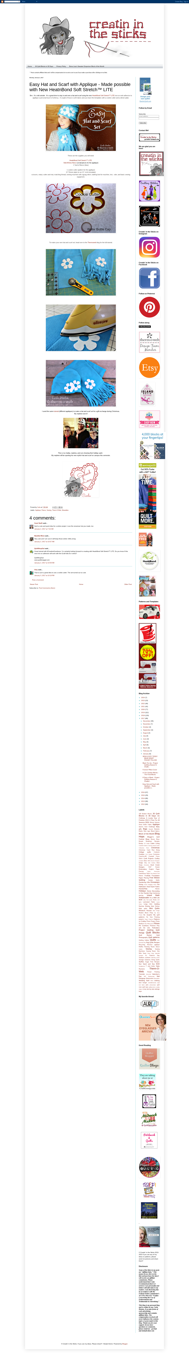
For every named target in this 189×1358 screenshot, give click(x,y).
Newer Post (34, 584)
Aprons (141, 827)
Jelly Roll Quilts (147, 899)
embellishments (152, 982)
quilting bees (152, 987)
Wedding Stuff (144, 980)
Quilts (153, 939)
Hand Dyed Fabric (153, 886)
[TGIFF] (149, 1198)
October (146, 727)
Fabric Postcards (153, 871)
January (146, 754)
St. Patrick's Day (152, 955)
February (146, 751)
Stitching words (155, 957)
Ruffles (141, 947)
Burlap (141, 843)
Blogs (147, 839)
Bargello (151, 829)
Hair (158, 884)
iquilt (158, 982)
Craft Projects (149, 858)
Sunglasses (142, 966)
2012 (143, 804)
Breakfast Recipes (153, 841)
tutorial (56, 411)
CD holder (147, 843)
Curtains (141, 860)
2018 (143, 715)
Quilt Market (145, 935)
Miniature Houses (145, 910)
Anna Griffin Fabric (145, 824)
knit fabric (142, 985)
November (147, 724)
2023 (143, 700)
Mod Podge (156, 910)
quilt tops (145, 987)
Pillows (157, 923)
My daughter (147, 915)
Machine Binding (144, 906)
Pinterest (153, 925)
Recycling (142, 944)
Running (147, 947)
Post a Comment (38, 580)
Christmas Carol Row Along (149, 850)
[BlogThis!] (55, 507)
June (145, 739)
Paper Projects (149, 919)
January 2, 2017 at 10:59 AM (44, 563)
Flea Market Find (155, 873)
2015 (143, 795)
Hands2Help (143, 889)
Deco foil (147, 861)
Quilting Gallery (144, 940)
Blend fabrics (155, 831)
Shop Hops (150, 953)
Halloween (142, 886)
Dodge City (143, 863)
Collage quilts (145, 852)
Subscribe (142, 114)
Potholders (156, 928)
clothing (157, 980)
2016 (143, 792)
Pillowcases (150, 923)
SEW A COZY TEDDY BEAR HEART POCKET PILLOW (150, 758)
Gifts (148, 882)
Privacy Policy (61, 66)
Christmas (155, 848)
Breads (141, 841)
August (145, 733)
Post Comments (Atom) (47, 588)
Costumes (156, 854)
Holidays (142, 891)
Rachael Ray (142, 942)
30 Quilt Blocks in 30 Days (44, 66)
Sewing (49, 510)
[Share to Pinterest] (62, 507)
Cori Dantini (148, 854)
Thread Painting (153, 972)
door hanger (143, 982)
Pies (145, 923)
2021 (143, 706)
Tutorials (142, 974)
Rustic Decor (155, 947)
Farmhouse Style (144, 873)
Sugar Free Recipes (152, 962)
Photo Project (151, 921)
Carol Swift (38, 523)
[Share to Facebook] (60, 507)
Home (30, 66)
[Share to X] (57, 507)
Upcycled (148, 974)
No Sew (149, 917)
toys (140, 991)
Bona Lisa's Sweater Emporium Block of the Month (86, 66)
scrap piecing (147, 989)
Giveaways (155, 882)
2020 (143, 709)
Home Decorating (153, 891)
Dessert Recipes (155, 860)
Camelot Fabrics (143, 845)
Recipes (157, 942)
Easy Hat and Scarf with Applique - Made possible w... (151, 786)
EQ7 (150, 867)
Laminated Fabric (149, 902)
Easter (157, 867)
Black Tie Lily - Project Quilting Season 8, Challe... (150, 765)
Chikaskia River (144, 848)
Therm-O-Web (56, 510)
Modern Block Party (146, 913)
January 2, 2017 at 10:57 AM (44, 541)
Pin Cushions (144, 925)
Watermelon (149, 978)
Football (147, 875)
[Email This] (53, 507)
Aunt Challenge (149, 827)
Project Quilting (146, 930)
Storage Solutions (144, 960)
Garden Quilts (154, 880)
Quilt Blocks (153, 932)
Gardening (142, 882)
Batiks (141, 831)
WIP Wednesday (149, 976)
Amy (36, 570)
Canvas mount (152, 845)
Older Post (128, 584)
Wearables (65, 510)
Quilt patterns (154, 937)
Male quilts (143, 908)
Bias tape (147, 831)
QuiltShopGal (39, 548)
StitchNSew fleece (70, 163)
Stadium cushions (144, 957)
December (147, 721)
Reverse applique (153, 944)
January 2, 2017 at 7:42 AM (43, 529)
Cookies (141, 854)
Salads (140, 949)
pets (147, 985)
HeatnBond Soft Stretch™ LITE (103, 95)
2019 (143, 712)
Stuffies (141, 962)
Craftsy (157, 858)
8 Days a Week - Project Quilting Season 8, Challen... (151, 779)
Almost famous (155, 822)
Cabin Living (155, 843)
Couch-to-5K (143, 856)
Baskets (157, 829)
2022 (143, 703)
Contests (157, 852)
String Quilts (155, 960)
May (144, 742)
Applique (38, 510)
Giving (141, 884)
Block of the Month (146, 834)
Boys (158, 839)
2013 (143, 801)
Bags (145, 829)
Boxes (153, 839)
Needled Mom (39, 536)
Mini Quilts (154, 908)
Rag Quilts (150, 942)
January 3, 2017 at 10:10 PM (44, 575)
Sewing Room (151, 951)
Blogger (125, 1344)
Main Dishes (155, 906)
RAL (158, 940)
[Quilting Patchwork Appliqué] (149, 1148)
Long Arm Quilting (152, 904)
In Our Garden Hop (145, 893)
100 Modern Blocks (145, 814)
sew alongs (156, 989)
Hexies (157, 889)
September (147, 730)
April (145, 745)
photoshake (153, 985)
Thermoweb (92, 242)
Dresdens (146, 865)
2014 (143, 798)
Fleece (44, 510)
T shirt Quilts (150, 966)
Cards (158, 845)
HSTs (154, 884)
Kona (154, 900)
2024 (143, 697)
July (144, 736)
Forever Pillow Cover (150, 770)
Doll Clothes (151, 862)
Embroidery (143, 869)
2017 (143, 718)
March (145, 748)
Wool (151, 980)
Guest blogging (148, 884)
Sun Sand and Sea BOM (149, 964)
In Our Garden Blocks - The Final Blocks (151, 773)
